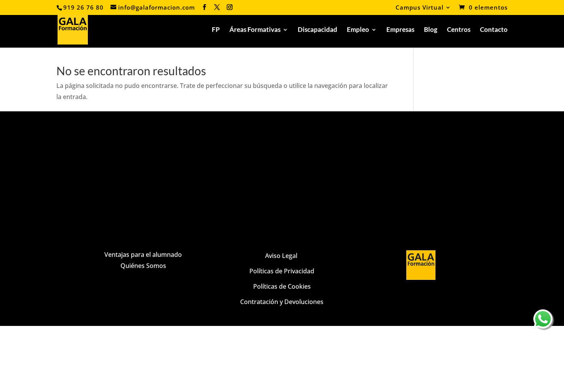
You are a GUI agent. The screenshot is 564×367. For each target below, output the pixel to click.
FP (216, 30)
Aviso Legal (282, 255)
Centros (458, 30)
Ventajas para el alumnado (143, 254)
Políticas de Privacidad (281, 271)
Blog (430, 30)
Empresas (400, 30)
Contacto (494, 30)
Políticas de (269, 286)
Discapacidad (317, 30)
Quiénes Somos (143, 265)
